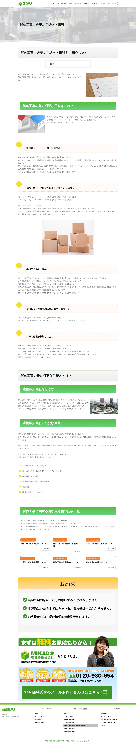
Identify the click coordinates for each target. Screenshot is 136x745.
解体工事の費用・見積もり (60, 540)
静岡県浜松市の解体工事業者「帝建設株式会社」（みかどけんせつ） (67, 741)
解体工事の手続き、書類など (28, 540)
